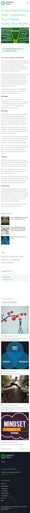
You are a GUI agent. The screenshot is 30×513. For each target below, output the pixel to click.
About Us (3, 483)
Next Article (24, 449)
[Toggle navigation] (27, 3)
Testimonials (4, 488)
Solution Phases (5, 493)
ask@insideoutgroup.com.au (8, 474)
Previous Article (7, 449)
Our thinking (4, 490)
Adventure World (6, 99)
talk (5, 204)
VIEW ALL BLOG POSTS (9, 302)
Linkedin (3, 461)
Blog (2, 500)
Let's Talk (3, 498)
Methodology (4, 486)
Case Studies (4, 495)
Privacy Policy (4, 509)
